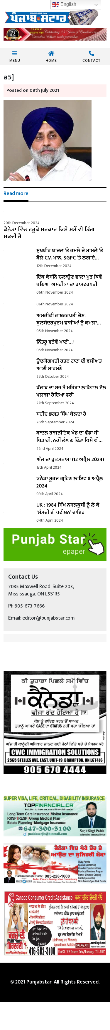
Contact (91, 60)
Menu (14, 60)
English (67, 4)
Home (51, 60)
